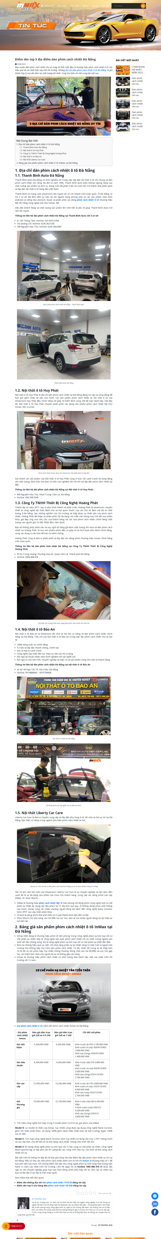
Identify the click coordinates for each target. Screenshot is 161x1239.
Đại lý (85, 6)
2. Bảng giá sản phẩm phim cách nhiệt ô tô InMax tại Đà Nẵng (47, 162)
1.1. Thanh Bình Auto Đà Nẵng (33, 147)
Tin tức (95, 6)
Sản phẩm (74, 6)
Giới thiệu (61, 6)
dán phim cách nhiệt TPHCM (57, 1182)
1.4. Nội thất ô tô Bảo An (31, 156)
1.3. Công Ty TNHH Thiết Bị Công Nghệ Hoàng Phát (43, 153)
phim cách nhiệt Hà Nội (60, 1185)
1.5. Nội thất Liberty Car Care (32, 159)
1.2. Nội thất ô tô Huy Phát (32, 150)
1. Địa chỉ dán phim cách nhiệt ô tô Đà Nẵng (38, 144)
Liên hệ (105, 6)
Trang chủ (48, 6)
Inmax (85, 1160)
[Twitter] (17, 1220)
